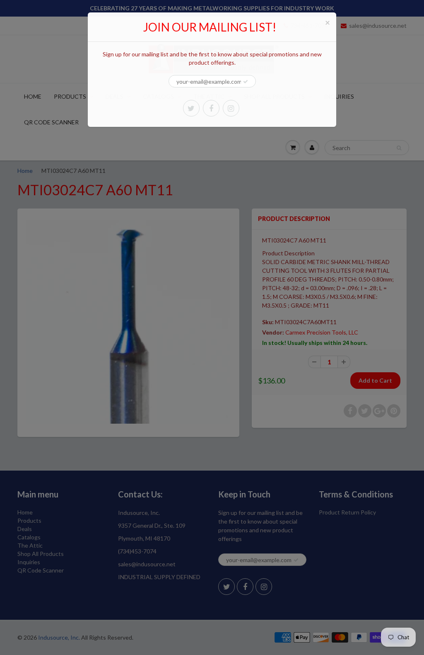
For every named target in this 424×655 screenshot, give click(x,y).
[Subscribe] (245, 81)
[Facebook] (211, 108)
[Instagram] (231, 108)
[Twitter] (191, 108)
